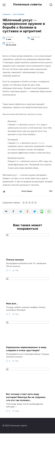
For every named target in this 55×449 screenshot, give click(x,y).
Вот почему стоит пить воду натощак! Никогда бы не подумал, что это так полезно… (26, 397)
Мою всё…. (12, 303)
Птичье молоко (15, 260)
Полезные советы (27, 4)
